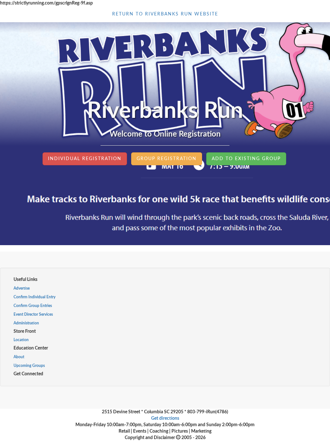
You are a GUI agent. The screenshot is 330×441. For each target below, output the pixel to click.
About (19, 357)
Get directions (165, 418)
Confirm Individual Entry (34, 297)
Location (21, 340)
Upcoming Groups (29, 366)
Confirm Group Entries (33, 306)
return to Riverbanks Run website (165, 14)
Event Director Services (33, 314)
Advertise (22, 288)
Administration (26, 323)
